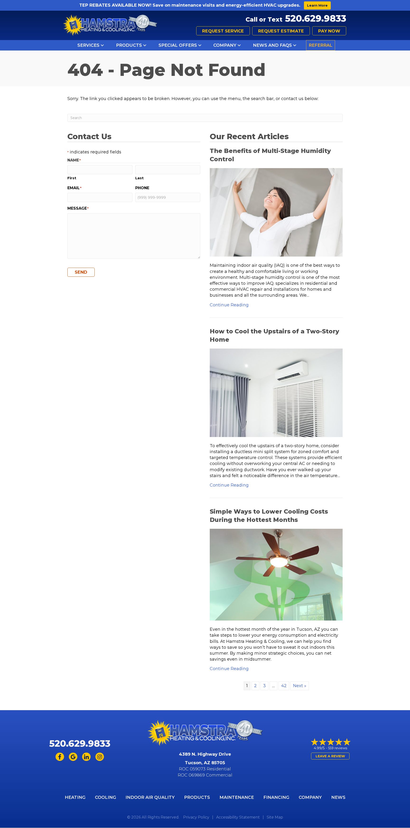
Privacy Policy (196, 817)
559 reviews (337, 748)
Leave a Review (330, 756)
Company (224, 45)
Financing (276, 797)
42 (284, 685)
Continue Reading (229, 305)
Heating (75, 797)
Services (88, 45)
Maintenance (236, 797)
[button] (102, 45)
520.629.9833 (315, 18)
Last (139, 178)
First (71, 178)
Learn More (317, 5)
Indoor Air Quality (150, 797)
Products (129, 45)
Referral (320, 45)
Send (81, 272)
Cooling (105, 797)
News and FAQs (272, 45)
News (338, 797)
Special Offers (177, 45)
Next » (299, 685)
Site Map (275, 817)
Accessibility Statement (238, 817)
